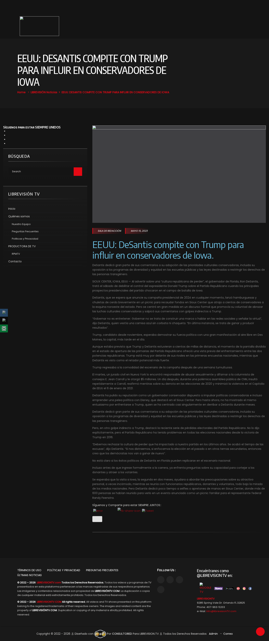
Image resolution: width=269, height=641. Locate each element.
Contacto (15, 261)
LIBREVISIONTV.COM (49, 602)
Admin (213, 634)
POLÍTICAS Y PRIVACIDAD (63, 570)
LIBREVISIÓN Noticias (44, 92)
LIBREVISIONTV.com (49, 582)
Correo (228, 634)
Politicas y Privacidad (25, 238)
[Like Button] (97, 519)
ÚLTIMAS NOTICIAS (29, 575)
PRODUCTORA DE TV (22, 246)
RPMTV (16, 253)
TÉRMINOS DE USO (29, 570)
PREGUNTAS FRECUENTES (102, 570)
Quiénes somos (19, 216)
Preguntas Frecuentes (25, 231)
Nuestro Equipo (21, 224)
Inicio (11, 209)
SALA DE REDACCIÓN (109, 230)
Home (21, 92)
